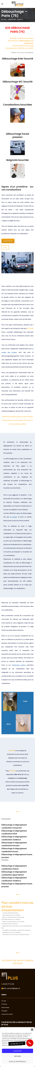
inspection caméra (19, 665)
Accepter (17, 1051)
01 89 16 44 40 (8, 241)
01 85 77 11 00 (8, 984)
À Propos (4, 1004)
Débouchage (5, 1007)
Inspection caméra (7, 1014)
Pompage (4, 1011)
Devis (5, 247)
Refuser (17, 1056)
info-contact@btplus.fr (11, 988)
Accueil (3, 19)
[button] (32, 1029)
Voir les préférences (17, 1061)
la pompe (13, 517)
